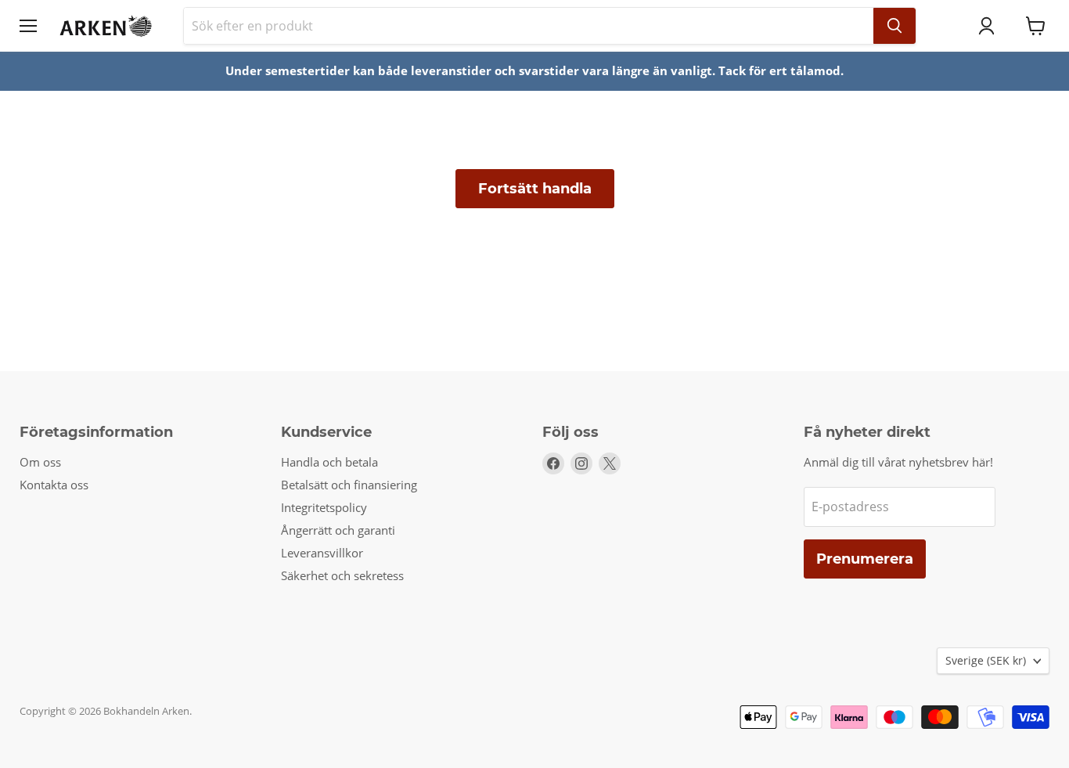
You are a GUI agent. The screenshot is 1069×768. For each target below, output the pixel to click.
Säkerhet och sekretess (342, 575)
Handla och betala (329, 462)
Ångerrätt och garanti (338, 530)
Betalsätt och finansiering (349, 484)
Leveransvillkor (322, 553)
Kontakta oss (54, 484)
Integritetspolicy (324, 507)
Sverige (985, 660)
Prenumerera (864, 559)
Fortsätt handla (535, 188)
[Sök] (894, 26)
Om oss (40, 462)
